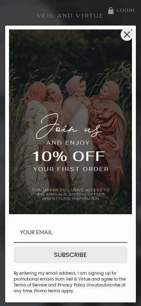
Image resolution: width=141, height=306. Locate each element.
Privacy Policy (70, 285)
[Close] (127, 34)
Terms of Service (31, 285)
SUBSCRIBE (70, 254)
